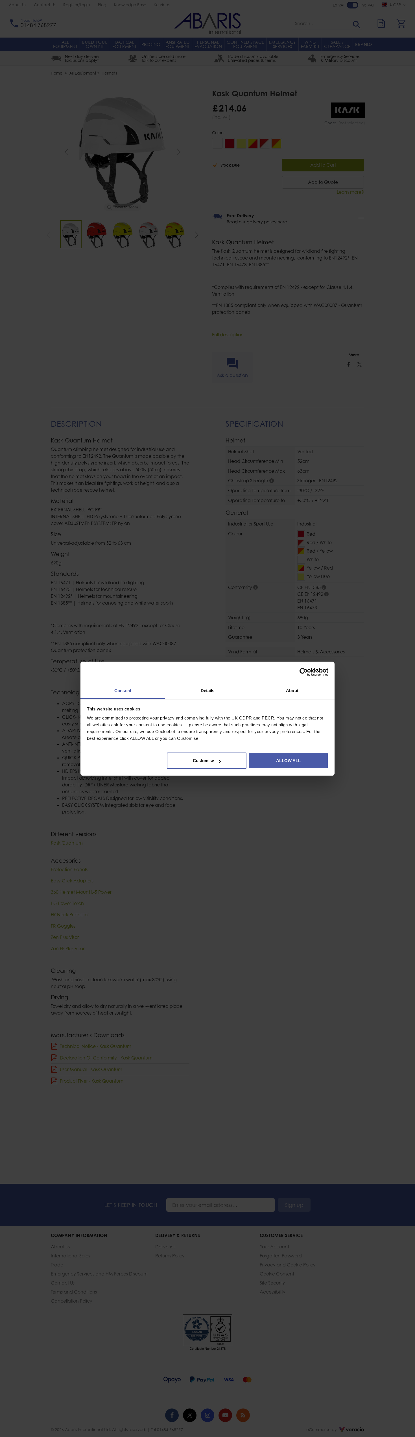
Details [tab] (208, 690)
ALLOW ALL (288, 760)
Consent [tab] (122, 690)
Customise (203, 760)
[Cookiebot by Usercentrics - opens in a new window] (303, 672)
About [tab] (292, 690)
